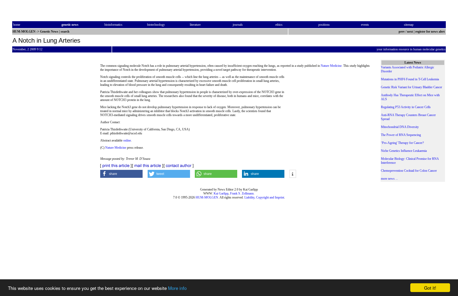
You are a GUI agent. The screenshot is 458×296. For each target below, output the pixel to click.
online (127, 140)
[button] (121, 174)
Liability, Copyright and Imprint (264, 197)
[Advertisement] (327, 111)
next (410, 31)
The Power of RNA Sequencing (401, 135)
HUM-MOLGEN (207, 197)
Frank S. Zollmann (242, 193)
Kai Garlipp (221, 193)
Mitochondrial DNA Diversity (400, 127)
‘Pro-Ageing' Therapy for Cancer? (402, 143)
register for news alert (430, 31)
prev (402, 31)
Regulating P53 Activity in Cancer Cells (406, 107)
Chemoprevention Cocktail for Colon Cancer (409, 171)
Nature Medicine (331, 66)
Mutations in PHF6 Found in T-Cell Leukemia (410, 79)
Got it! (430, 287)
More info (177, 288)
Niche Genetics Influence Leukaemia (404, 151)
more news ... (389, 178)
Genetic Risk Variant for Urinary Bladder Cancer (411, 87)
